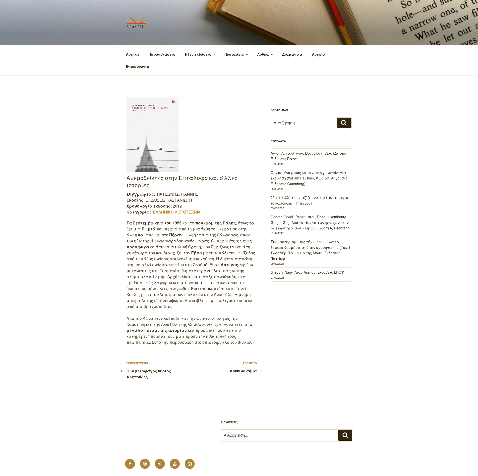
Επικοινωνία (137, 66)
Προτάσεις (234, 54)
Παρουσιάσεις (162, 54)
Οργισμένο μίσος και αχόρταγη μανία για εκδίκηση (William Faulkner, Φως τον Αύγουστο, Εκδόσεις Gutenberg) (310, 178)
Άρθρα (263, 54)
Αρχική (132, 54)
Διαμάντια (292, 54)
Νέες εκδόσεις (198, 54)
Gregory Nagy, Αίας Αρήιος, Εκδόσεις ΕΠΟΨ (307, 272)
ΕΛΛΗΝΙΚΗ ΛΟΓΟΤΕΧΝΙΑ (177, 212)
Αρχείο (318, 54)
